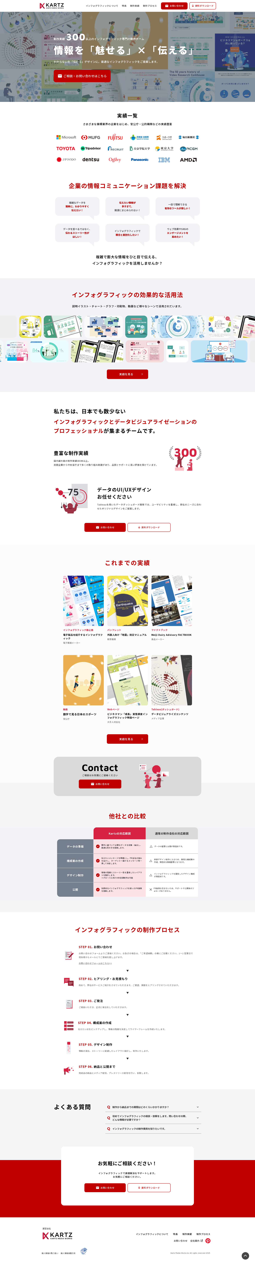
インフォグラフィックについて (102, 5)
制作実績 (134, 5)
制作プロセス (150, 5)
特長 (124, 5)
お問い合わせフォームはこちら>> (95, 963)
